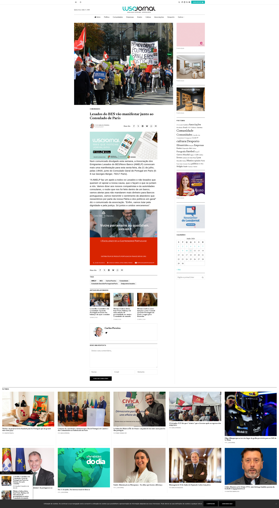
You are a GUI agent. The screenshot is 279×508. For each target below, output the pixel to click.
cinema (199, 127)
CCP (189, 127)
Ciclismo (193, 127)
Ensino (179, 148)
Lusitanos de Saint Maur (189, 158)
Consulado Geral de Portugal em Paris (104, 283)
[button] (203, 277)
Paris (203, 161)
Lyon (198, 158)
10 (187, 250)
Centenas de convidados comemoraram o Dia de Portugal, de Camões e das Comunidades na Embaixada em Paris (83, 429)
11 (191, 250)
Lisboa (201, 155)
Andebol (185, 125)
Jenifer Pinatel (9, 433)
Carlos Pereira (103, 125)
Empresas (199, 145)
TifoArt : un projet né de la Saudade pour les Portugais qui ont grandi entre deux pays (26, 429)
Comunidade (124, 281)
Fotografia (181, 152)
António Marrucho (233, 491)
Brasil (185, 127)
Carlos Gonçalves (177, 487)
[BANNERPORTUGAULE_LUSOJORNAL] (123, 250)
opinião (197, 161)
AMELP (93, 281)
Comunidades (95, 109)
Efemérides (183, 145)
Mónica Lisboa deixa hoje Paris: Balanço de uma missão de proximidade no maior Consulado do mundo (122, 312)
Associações (195, 125)
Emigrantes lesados (128, 283)
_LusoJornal (231, 442)
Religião (180, 167)
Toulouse (190, 166)
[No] (276, 504)
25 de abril (180, 125)
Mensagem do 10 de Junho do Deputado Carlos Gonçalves (190, 485)
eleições (191, 145)
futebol (190, 151)
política (194, 164)
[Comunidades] (123, 223)
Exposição (185, 148)
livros (179, 158)
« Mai (179, 269)
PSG (202, 164)
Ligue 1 (192, 155)
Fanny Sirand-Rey (121, 433)
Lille (197, 155)
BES (101, 281)
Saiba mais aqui (227, 504)
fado (190, 148)
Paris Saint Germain (182, 164)
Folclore (194, 148)
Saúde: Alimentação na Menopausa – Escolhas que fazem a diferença (137, 485)
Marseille (179, 161)
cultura (181, 141)
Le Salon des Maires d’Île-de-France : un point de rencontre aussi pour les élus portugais (139, 429)
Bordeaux (180, 127)
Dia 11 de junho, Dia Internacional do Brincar (74, 490)
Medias (184, 161)
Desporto (193, 141)
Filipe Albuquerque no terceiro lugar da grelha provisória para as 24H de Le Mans (250, 439)
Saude (185, 166)
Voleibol (195, 166)
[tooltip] (182, 2)
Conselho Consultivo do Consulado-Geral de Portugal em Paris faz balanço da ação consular (100, 311)
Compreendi (211, 504)
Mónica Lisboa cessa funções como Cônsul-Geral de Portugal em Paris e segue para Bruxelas (146, 312)
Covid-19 (195, 138)
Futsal (196, 152)
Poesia (189, 164)
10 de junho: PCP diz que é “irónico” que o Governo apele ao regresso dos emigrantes (195, 424)
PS (199, 164)
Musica (190, 161)
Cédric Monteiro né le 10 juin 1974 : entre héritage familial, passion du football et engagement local (250, 488)
